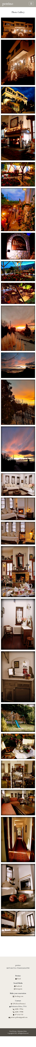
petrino (7, 3)
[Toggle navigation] (31, 3)
